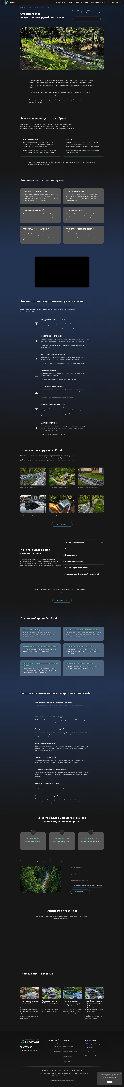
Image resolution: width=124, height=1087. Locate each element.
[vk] (21, 1047)
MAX (86, 1044)
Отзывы (77, 2)
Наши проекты (57, 1046)
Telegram (91, 1044)
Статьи (92, 2)
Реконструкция (66, 1058)
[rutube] (24, 1047)
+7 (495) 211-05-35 (90, 1048)
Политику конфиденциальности (79, 887)
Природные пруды (67, 1043)
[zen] (26, 1047)
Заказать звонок (100, 2)
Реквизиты (47, 1078)
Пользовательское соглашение (95, 887)
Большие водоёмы (67, 1056)
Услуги (58, 2)
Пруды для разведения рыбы (70, 1051)
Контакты (70, 2)
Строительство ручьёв (42, 7)
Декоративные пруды (68, 1046)
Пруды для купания (67, 1048)
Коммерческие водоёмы (69, 1053)
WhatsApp (98, 1044)
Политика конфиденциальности (57, 1078)
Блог (59, 1048)
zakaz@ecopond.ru (90, 1052)
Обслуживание (67, 1061)
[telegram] (28, 1047)
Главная (22, 7)
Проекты (64, 2)
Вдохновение (84, 2)
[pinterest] (31, 1047)
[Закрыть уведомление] (120, 1073)
